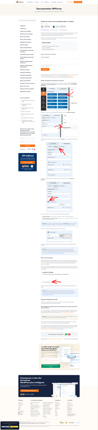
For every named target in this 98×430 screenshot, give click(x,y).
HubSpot (56, 406)
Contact (19, 405)
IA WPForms (45, 416)
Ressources (60, 2)
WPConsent (69, 411)
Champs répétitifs (46, 405)
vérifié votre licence (56, 75)
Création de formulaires (25, 31)
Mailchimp (56, 402)
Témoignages (54, 2)
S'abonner (27, 145)
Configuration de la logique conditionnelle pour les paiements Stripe (28, 121)
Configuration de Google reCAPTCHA (26, 105)
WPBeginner (69, 408)
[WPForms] (19, 2)
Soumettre (45, 69)
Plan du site (37, 423)
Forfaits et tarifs (70, 405)
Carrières (19, 402)
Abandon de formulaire (34, 411)
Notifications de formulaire (26, 34)
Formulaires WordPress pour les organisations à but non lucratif (71, 415)
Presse (19, 406)
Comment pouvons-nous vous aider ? (55, 338)
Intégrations (46, 2)
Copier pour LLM (54, 29)
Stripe (56, 412)
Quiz (43, 415)
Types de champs (24, 44)
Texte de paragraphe (45, 57)
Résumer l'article (46, 29)
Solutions (37, 2)
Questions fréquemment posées (48, 49)
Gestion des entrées (25, 36)
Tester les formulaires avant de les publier (28, 101)
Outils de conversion (25, 69)
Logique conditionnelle (35, 404)
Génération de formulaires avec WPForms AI (28, 108)
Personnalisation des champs (27, 54)
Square (56, 415)
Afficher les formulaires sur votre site (28, 115)
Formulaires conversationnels (36, 406)
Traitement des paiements (26, 78)
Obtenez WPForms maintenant (28, 390)
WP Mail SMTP (69, 409)
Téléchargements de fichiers (35, 414)
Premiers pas (23, 28)
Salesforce (57, 405)
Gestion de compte (24, 86)
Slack (56, 409)
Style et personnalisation (26, 47)
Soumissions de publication (47, 408)
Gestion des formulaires (25, 39)
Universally (69, 412)
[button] (66, 334)
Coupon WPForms (42, 423)
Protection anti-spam (46, 411)
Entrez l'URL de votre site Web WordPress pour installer (49, 356)
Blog (19, 409)
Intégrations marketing (25, 72)
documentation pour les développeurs (57, 252)
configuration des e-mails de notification (48, 329)
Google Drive (57, 408)
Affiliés (19, 408)
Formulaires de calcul (34, 415)
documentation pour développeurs (67, 312)
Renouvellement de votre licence (28, 117)
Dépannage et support (25, 91)
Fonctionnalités (30, 2)
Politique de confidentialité (31, 423)
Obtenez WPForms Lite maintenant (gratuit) (50, 366)
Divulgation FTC (21, 411)
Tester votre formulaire (46, 47)
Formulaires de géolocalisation (48, 402)
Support (68, 402)
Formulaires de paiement (25, 75)
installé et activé (71, 74)
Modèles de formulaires (25, 42)
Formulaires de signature (47, 409)
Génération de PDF (46, 406)
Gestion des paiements (25, 80)
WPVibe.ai (69, 406)
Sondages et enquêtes (47, 412)
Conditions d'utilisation (22, 423)
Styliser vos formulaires (26, 111)
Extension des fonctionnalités (27, 88)
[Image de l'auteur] (42, 27)
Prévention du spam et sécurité (27, 83)
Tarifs (42, 2)
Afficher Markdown (63, 29)
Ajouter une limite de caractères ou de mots (50, 46)
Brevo (56, 411)
